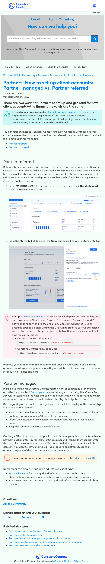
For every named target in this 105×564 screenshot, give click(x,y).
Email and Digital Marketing (19, 75)
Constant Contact (63, 561)
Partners (42, 75)
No (43, 517)
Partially (27, 517)
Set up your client (41, 392)
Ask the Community (14, 503)
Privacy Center (81, 561)
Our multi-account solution (62, 112)
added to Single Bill (84, 458)
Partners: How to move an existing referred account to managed (45, 541)
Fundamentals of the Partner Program (71, 75)
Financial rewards (18, 473)
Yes (10, 517)
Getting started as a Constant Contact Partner (35, 531)
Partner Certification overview (25, 534)
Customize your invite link (35, 316)
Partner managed (19, 147)
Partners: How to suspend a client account (32, 545)
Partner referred (18, 143)
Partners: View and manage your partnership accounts (39, 538)
